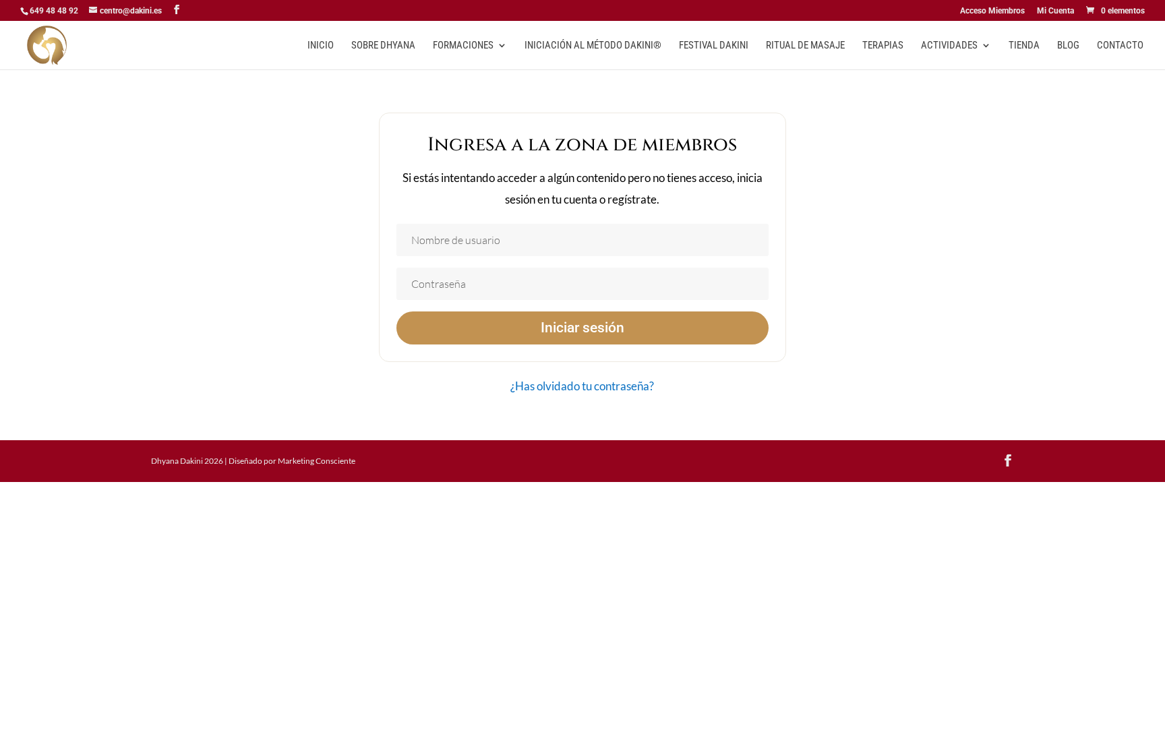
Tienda (1024, 45)
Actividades (949, 45)
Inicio (320, 45)
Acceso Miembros (992, 11)
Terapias (882, 45)
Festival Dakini (713, 45)
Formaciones (463, 45)
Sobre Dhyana (383, 45)
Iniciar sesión (582, 328)
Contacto (1120, 45)
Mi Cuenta (1055, 11)
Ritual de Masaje (805, 45)
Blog (1068, 45)
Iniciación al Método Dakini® (593, 45)
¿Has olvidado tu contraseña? (582, 386)
